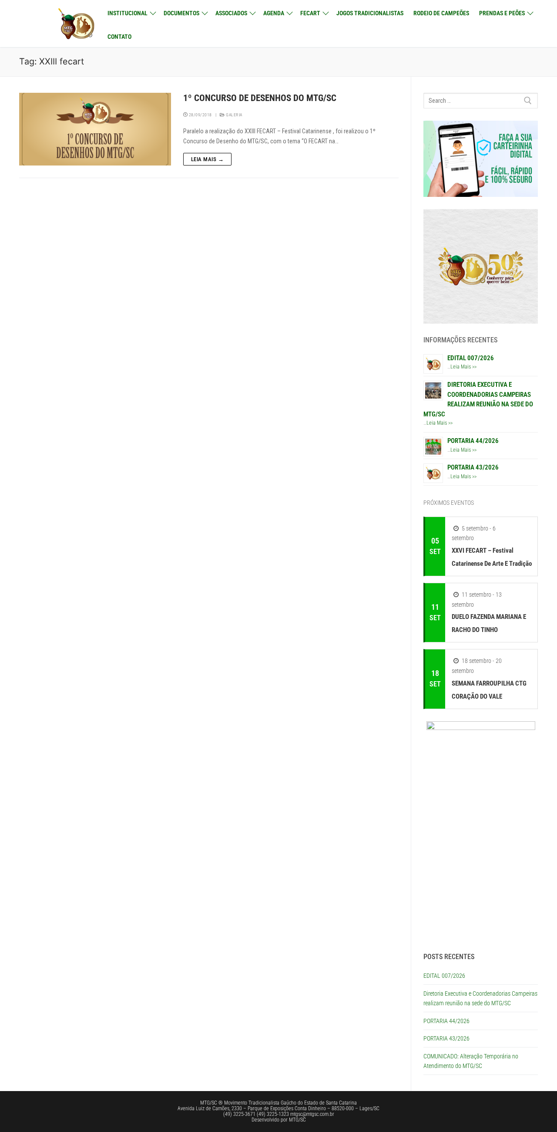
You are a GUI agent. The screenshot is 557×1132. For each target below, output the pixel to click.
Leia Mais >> (463, 367)
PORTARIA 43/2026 (473, 467)
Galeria (233, 114)
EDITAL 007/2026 (470, 358)
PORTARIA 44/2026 (473, 441)
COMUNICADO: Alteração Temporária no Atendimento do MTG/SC (470, 1061)
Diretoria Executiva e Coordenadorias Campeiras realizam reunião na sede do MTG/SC (480, 998)
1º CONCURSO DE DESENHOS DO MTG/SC (259, 98)
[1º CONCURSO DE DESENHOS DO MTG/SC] (95, 129)
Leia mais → (207, 159)
